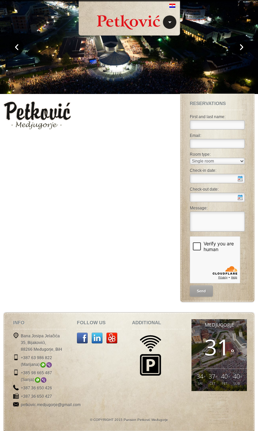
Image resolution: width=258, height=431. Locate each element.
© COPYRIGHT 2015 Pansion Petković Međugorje (129, 420)
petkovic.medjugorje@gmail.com (51, 404)
